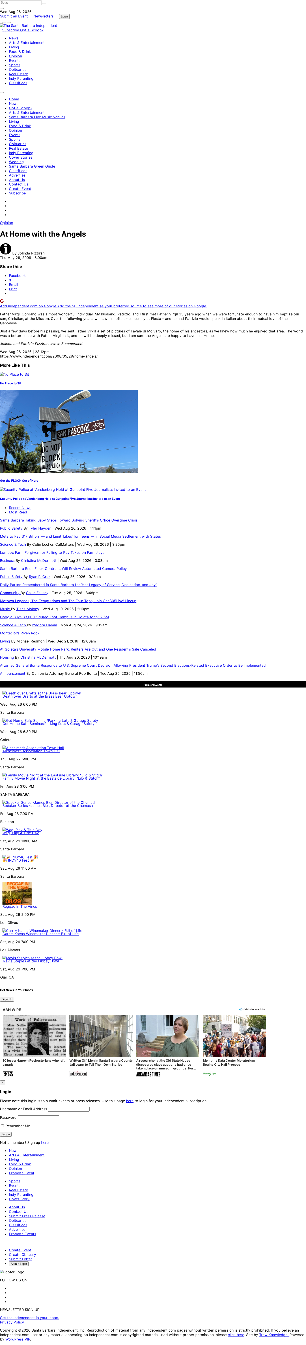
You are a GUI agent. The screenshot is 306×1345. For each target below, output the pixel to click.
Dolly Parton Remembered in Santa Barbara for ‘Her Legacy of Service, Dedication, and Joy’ (78, 584)
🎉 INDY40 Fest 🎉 (18, 860)
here (130, 1101)
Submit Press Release (27, 1216)
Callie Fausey (37, 593)
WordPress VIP (17, 1339)
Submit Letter (20, 1259)
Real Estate (18, 74)
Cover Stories (20, 157)
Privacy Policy (12, 1322)
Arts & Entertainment (27, 42)
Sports (14, 65)
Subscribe (11, 30)
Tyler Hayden (40, 528)
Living (14, 47)
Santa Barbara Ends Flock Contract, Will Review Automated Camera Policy (63, 568)
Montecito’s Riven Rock (19, 633)
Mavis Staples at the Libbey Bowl (30, 961)
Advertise (17, 175)
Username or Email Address (23, 1109)
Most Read (18, 512)
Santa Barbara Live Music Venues (37, 117)
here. (45, 1142)
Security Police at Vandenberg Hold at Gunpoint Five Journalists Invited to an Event (60, 498)
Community (10, 593)
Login (64, 16)
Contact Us (18, 184)
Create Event (20, 188)
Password (8, 1117)
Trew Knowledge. (274, 1334)
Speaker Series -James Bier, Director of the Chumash (47, 805)
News (13, 38)
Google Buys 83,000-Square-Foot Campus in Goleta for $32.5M (54, 617)
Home (14, 99)
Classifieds (18, 83)
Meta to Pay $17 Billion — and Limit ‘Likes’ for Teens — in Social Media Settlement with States (80, 536)
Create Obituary (22, 1254)
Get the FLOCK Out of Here (19, 480)
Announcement (13, 673)
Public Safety (12, 528)
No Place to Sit (10, 383)
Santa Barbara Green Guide (32, 166)
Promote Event (21, 1173)
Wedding (16, 162)
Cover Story (19, 1199)
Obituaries (17, 69)
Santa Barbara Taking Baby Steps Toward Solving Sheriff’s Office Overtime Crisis (69, 520)
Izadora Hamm (44, 625)
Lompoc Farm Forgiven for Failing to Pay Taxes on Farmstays (52, 552)
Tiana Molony (27, 609)
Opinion (15, 56)
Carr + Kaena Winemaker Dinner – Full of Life (40, 933)
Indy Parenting (21, 78)
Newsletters (43, 16)
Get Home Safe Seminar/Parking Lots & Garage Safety (48, 723)
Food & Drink (20, 51)
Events (14, 60)
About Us (17, 179)
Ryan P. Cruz (39, 576)
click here (236, 1334)
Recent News (20, 507)
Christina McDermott (38, 560)
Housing (7, 657)
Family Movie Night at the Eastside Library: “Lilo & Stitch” (51, 778)
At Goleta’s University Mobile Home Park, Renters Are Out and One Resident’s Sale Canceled (78, 649)
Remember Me (17, 1126)
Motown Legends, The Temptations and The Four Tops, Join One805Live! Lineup (68, 601)
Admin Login (19, 1263)
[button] (34, 1046)
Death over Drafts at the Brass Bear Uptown (40, 696)
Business (8, 560)
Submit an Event (14, 16)
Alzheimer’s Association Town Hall (31, 751)
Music (5, 609)
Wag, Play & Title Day (20, 833)
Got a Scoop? (31, 30)
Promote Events (22, 1234)
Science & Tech (13, 544)
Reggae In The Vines (19, 906)
